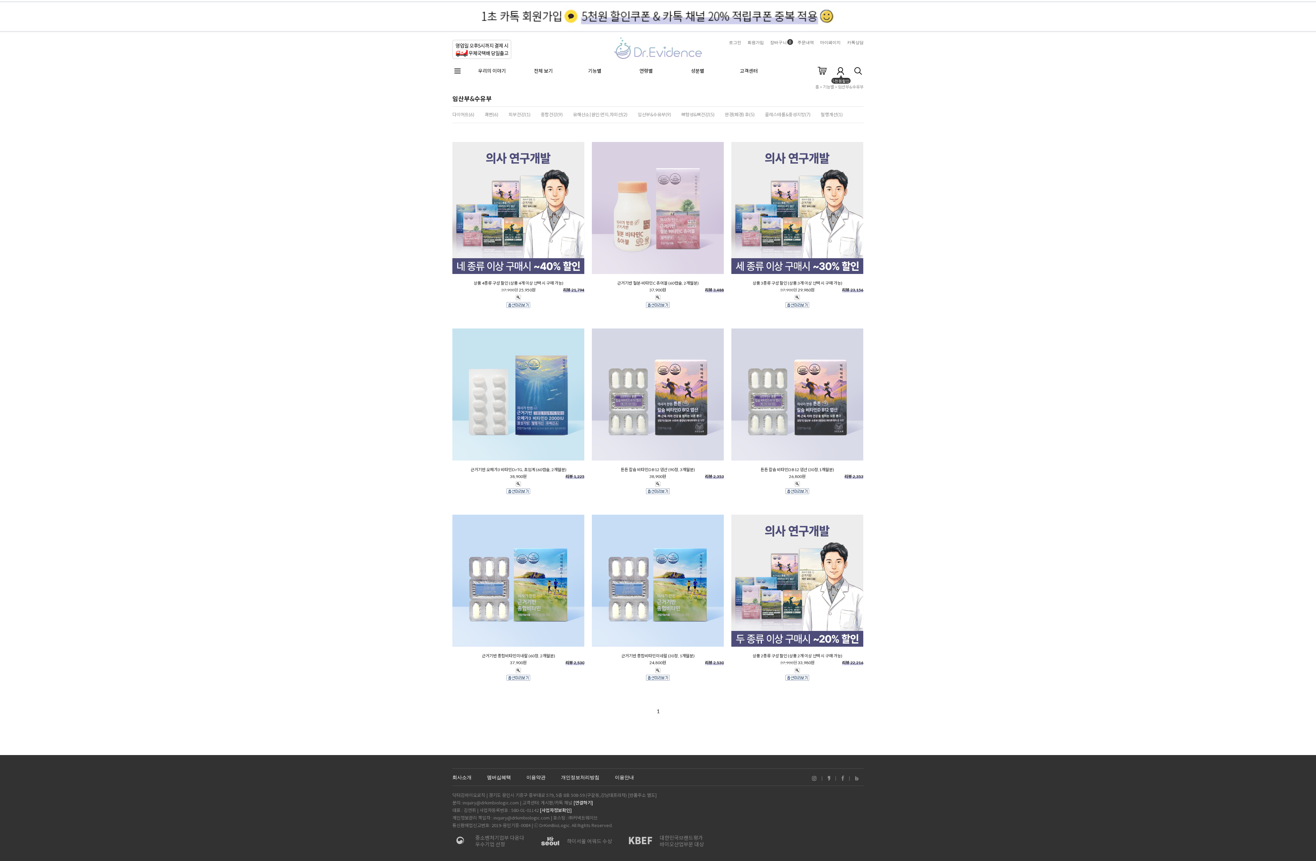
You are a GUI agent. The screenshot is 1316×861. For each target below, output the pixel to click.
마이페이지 (830, 42)
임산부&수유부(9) (654, 114)
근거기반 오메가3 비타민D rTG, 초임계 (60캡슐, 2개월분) (518, 469)
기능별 (594, 71)
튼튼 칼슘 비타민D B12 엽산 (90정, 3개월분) (658, 469)
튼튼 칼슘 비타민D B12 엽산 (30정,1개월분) (797, 469)
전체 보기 (543, 71)
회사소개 (462, 777)
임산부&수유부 (851, 86)
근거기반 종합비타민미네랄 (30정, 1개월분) (658, 656)
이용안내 (624, 777)
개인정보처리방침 (580, 777)
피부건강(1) (520, 114)
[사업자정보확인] (556, 810)
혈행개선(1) (832, 114)
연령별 (646, 71)
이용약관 (536, 777)
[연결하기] (583, 802)
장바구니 (780, 42)
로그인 (735, 42)
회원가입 (755, 42)
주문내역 (805, 42)
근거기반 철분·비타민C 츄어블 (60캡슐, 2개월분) (658, 283)
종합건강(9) (552, 114)
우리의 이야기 (492, 71)
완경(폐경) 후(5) (740, 114)
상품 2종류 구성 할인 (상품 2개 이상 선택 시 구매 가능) (797, 656)
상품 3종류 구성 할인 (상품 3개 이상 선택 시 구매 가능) (797, 283)
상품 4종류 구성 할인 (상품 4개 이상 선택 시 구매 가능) (518, 283)
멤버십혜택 (499, 777)
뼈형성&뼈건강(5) (698, 114)
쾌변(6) (491, 114)
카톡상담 (855, 42)
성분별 (697, 71)
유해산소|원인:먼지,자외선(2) (600, 114)
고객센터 (749, 71)
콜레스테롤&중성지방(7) (788, 114)
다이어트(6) (463, 114)
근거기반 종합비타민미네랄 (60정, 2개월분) (518, 656)
